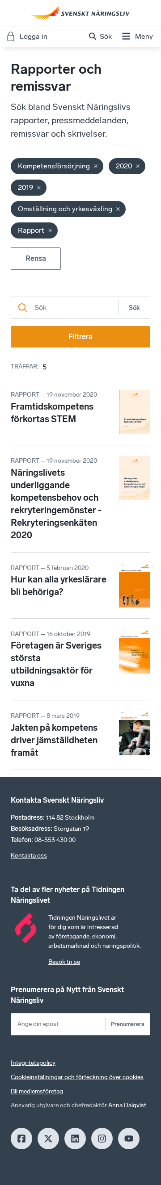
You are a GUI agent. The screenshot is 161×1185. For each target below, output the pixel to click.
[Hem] (80, 13)
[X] (48, 1138)
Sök (134, 308)
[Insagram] (102, 1138)
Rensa (35, 258)
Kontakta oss (29, 855)
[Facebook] (21, 1138)
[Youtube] (129, 1138)
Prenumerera (127, 1024)
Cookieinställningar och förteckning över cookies (77, 1077)
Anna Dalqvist (127, 1105)
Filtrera (80, 336)
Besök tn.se (64, 962)
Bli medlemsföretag (37, 1091)
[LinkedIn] (75, 1138)
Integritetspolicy (33, 1063)
